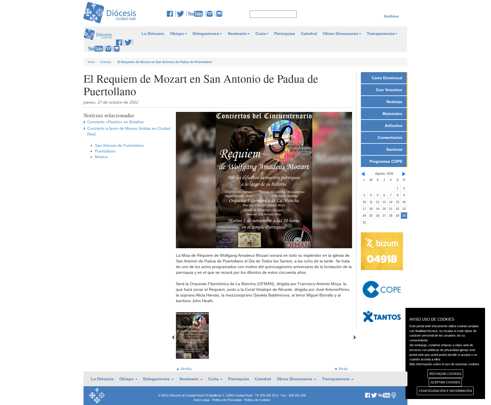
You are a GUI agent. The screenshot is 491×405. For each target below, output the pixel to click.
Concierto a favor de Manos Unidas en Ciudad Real (128, 131)
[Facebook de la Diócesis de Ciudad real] (171, 14)
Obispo (177, 33)
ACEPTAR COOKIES (445, 382)
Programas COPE (385, 161)
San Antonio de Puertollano (119, 145)
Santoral (394, 149)
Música (101, 157)
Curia (260, 33)
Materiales (392, 113)
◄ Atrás (341, 368)
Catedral (309, 33)
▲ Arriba (184, 368)
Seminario (237, 33)
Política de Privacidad (227, 400)
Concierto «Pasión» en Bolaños (115, 122)
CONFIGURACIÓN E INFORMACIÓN (445, 391)
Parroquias (284, 33)
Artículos (393, 125)
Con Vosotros (389, 89)
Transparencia (380, 33)
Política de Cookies (257, 400)
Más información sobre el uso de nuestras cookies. (444, 364)
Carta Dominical (387, 78)
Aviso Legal (201, 400)
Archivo (391, 16)
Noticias (105, 62)
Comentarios (390, 137)
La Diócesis (153, 33)
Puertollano (105, 151)
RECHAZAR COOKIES (445, 373)
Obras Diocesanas (340, 33)
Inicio (91, 62)
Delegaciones (206, 33)
